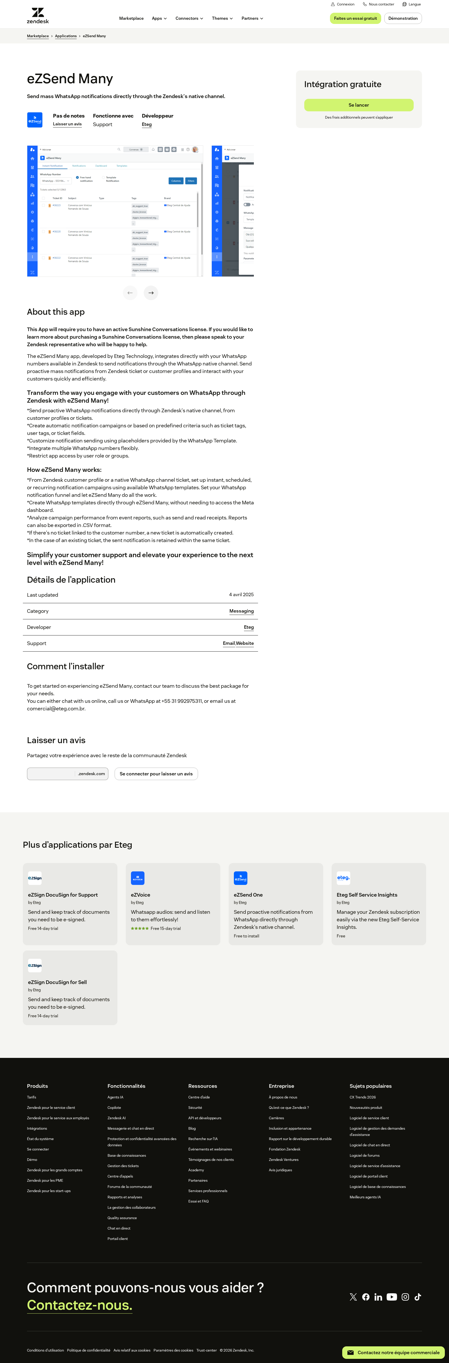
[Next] (151, 293)
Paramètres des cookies (173, 1350)
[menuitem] (411, 4)
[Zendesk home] (40, 15)
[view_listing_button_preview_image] (115, 211)
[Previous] (130, 293)
